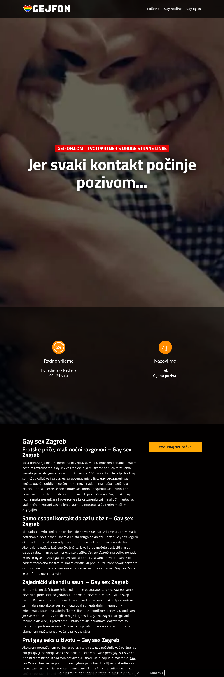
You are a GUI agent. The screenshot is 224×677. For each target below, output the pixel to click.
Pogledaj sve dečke (175, 447)
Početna (153, 9)
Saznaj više (156, 672)
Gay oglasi (194, 9)
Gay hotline (173, 9)
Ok (138, 672)
